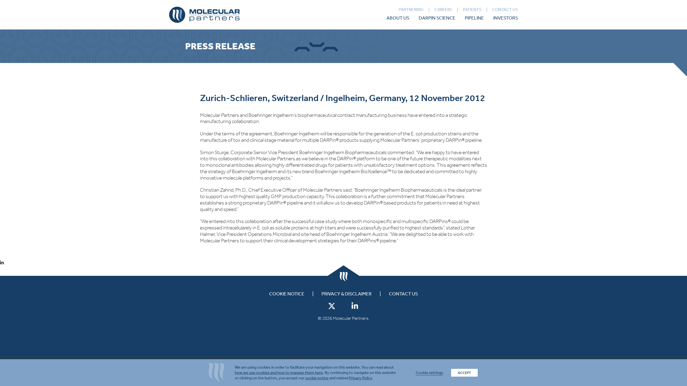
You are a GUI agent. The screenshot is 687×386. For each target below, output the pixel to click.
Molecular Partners (204, 15)
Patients (472, 9)
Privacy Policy (360, 378)
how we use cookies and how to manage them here (279, 372)
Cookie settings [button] (429, 372)
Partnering (411, 9)
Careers (443, 9)
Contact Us (505, 9)
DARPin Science (437, 18)
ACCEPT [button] (464, 373)
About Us (397, 18)
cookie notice (316, 378)
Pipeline (474, 18)
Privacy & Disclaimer (346, 294)
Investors (505, 18)
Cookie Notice (286, 294)
